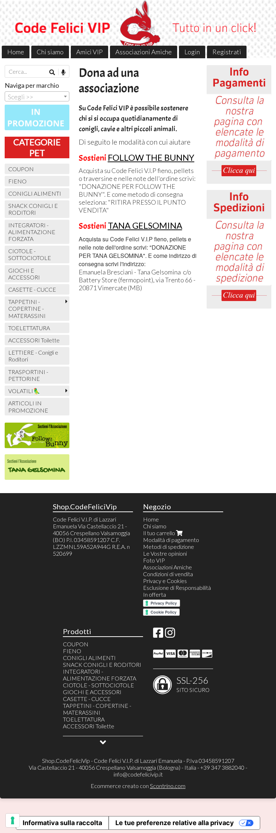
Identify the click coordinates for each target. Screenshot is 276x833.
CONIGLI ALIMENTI (34, 193)
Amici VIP (89, 52)
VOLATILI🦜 (24, 390)
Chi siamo (50, 52)
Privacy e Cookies (165, 580)
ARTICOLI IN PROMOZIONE (28, 406)
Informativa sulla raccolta (62, 823)
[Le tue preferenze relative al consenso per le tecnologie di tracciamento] (12, 820)
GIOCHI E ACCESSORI (24, 274)
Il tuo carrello (159, 532)
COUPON (21, 168)
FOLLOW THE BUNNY (151, 157)
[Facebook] (158, 634)
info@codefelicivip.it (138, 774)
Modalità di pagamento (171, 539)
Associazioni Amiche (143, 52)
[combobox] (37, 96)
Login (192, 52)
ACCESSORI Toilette (34, 340)
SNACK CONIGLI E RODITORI (33, 209)
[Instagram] (170, 634)
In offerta (154, 594)
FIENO (17, 181)
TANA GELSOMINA (145, 225)
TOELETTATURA (29, 327)
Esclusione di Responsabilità (177, 587)
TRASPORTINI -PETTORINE (28, 375)
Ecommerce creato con (138, 785)
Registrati (226, 52)
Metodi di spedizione (168, 546)
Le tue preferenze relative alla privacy (174, 823)
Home (15, 52)
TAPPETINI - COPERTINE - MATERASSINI (27, 308)
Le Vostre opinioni (165, 553)
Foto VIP (154, 560)
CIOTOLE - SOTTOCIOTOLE (29, 254)
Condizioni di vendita (168, 573)
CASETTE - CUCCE (32, 289)
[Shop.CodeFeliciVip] (138, 29)
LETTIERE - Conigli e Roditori (33, 356)
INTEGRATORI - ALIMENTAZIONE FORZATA (31, 232)
